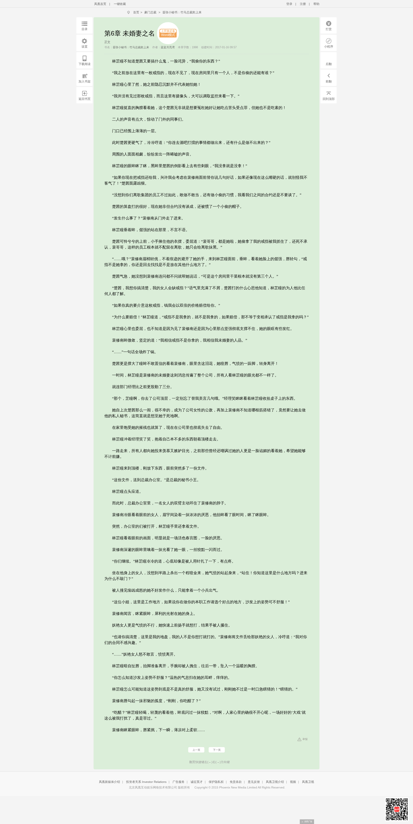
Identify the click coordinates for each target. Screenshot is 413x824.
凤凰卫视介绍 (275, 782)
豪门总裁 (150, 12)
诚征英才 (197, 782)
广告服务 (179, 782)
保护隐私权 (216, 782)
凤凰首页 (100, 4)
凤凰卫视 (308, 782)
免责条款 (236, 782)
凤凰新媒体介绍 (109, 782)
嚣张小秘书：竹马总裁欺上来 (182, 12)
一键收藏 (120, 4)
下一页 (217, 749)
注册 (303, 4)
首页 (136, 12)
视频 (293, 782)
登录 (289, 4)
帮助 (316, 4)
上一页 (196, 749)
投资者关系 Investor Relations (146, 782)
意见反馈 (254, 782)
